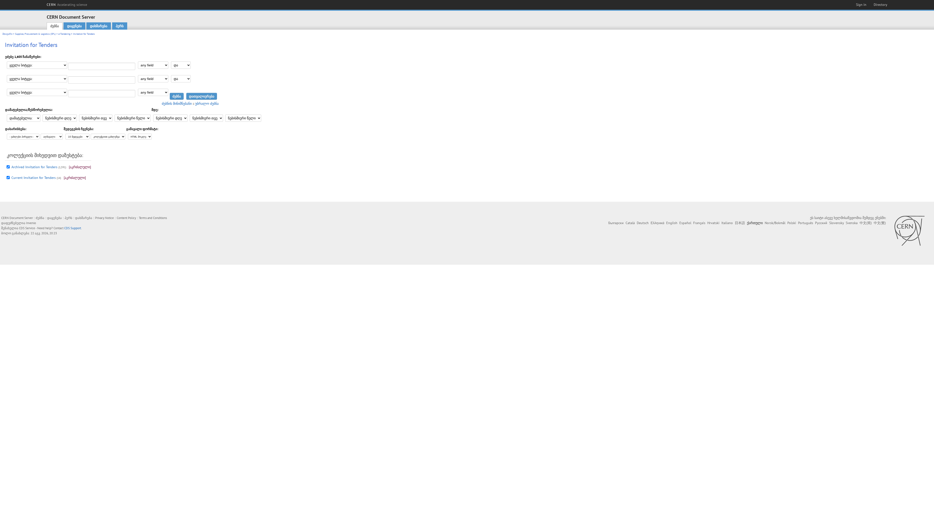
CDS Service (27, 228)
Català (630, 223)
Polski (791, 223)
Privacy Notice (104, 218)
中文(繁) (880, 223)
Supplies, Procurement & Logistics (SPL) (35, 33)
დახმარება (98, 26)
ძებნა (54, 26)
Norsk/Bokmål (775, 223)
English (671, 223)
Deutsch (643, 223)
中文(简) (866, 223)
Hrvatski (713, 223)
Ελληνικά (657, 223)
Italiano (727, 223)
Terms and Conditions (153, 218)
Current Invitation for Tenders (33, 177)
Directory (880, 4)
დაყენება (74, 26)
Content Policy (126, 218)
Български (616, 223)
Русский (821, 223)
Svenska (852, 223)
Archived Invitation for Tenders (34, 167)
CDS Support (72, 228)
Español (685, 223)
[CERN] (909, 230)
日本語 (740, 223)
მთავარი (7, 33)
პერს (120, 26)
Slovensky (836, 223)
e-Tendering (64, 33)
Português (805, 223)
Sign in (861, 4)
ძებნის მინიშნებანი (177, 103)
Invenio (31, 223)
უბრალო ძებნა (207, 103)
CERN (67, 4)
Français (699, 223)
